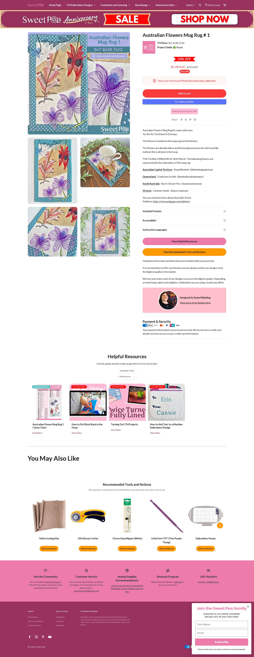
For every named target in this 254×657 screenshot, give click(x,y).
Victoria (147, 190)
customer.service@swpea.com (86, 591)
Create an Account (34, 625)
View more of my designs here (195, 302)
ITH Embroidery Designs (80, 5)
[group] (127, 19)
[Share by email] (195, 119)
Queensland (149, 176)
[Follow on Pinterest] (43, 637)
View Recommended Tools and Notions (184, 252)
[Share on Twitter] (186, 119)
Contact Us (60, 621)
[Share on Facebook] (181, 119)
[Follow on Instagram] (36, 637)
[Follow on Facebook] (29, 637)
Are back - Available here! (208, 582)
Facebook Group (52, 582)
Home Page (55, 5)
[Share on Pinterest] (190, 119)
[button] (184, 101)
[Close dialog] (248, 606)
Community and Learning (114, 5)
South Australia (151, 183)
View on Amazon (49, 548)
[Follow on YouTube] (50, 637)
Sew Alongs (141, 5)
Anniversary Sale (165, 5)
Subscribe (222, 642)
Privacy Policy (32, 617)
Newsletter (60, 625)
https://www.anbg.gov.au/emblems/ (171, 201)
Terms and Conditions (35, 621)
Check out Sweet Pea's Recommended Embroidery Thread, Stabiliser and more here (127, 589)
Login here (178, 582)
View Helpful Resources (184, 241)
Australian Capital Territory (157, 169)
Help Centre (60, 617)
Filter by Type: (127, 371)
